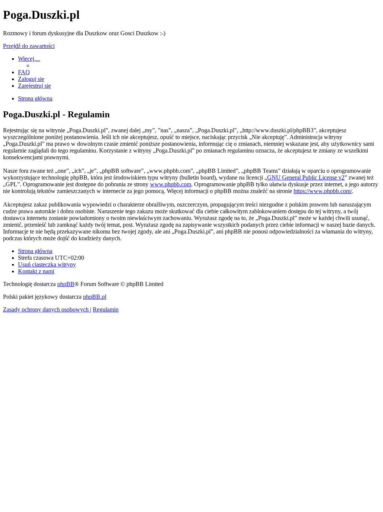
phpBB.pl (94, 296)
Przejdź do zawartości (29, 46)
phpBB (65, 284)
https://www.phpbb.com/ (323, 191)
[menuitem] (24, 72)
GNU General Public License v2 (305, 177)
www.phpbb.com (170, 184)
